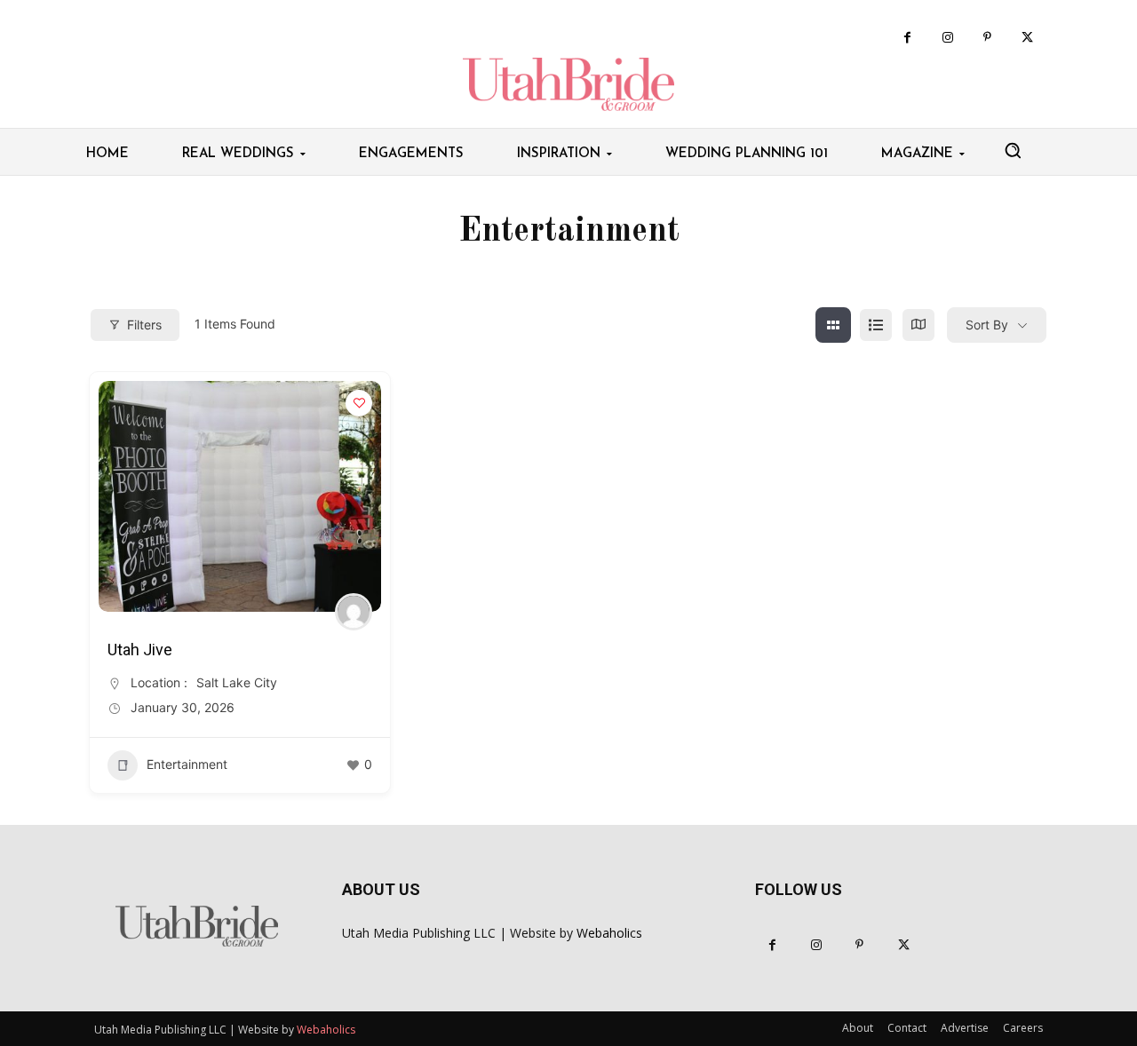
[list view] (876, 325)
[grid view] (833, 325)
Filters (144, 324)
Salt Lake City (236, 682)
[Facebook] (907, 37)
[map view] (918, 325)
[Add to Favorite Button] (359, 403)
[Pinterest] (987, 37)
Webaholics (609, 932)
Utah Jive (139, 649)
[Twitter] (1027, 37)
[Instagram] (947, 37)
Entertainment (187, 764)
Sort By (987, 324)
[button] (1012, 150)
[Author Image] (353, 611)
